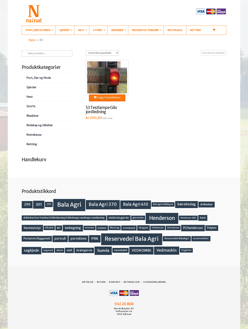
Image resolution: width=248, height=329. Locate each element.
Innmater (89, 227)
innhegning (73, 228)
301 (39, 204)
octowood (129, 227)
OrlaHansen (158, 227)
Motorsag (114, 227)
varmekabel (120, 250)
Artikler (87, 282)
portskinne (78, 238)
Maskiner (33, 115)
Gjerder (31, 87)
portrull (60, 238)
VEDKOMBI (141, 250)
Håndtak (49, 227)
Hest (30, 97)
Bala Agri (69, 204)
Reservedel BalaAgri (176, 238)
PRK (94, 238)
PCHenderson (193, 228)
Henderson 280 (188, 217)
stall (69, 250)
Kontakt (115, 282)
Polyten (211, 228)
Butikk (101, 282)
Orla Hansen (173, 227)
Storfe (31, 106)
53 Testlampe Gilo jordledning (101, 109)
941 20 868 (123, 304)
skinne (59, 250)
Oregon (143, 227)
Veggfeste (186, 250)
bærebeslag (186, 204)
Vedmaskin (167, 250)
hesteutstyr (32, 228)
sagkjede (31, 250)
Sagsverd (48, 250)
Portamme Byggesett (36, 238)
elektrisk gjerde (119, 217)
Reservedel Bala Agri (131, 238)
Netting (32, 144)
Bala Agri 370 (103, 204)
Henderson (162, 218)
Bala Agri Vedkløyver (163, 204)
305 (49, 204)
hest (203, 217)
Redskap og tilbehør (40, 125)
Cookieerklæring (154, 282)
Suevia (103, 250)
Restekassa (34, 134)
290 (27, 204)
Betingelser (132, 282)
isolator (102, 227)
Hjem (32, 40)
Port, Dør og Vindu (39, 78)
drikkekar (206, 204)
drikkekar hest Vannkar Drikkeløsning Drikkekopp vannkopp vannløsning (64, 217)
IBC (59, 227)
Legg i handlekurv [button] (109, 97)
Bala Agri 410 (135, 204)
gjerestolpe (138, 217)
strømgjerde (84, 250)
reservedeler (201, 238)
